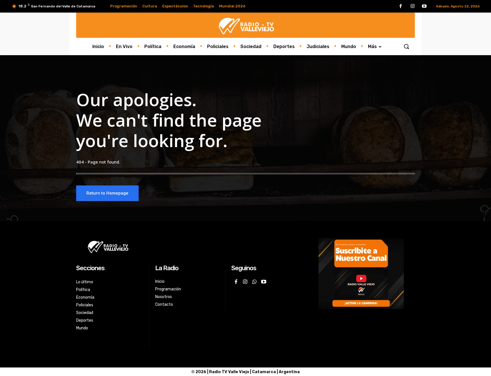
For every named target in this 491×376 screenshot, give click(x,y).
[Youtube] (424, 7)
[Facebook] (401, 7)
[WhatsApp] (254, 282)
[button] (406, 46)
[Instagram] (413, 7)
